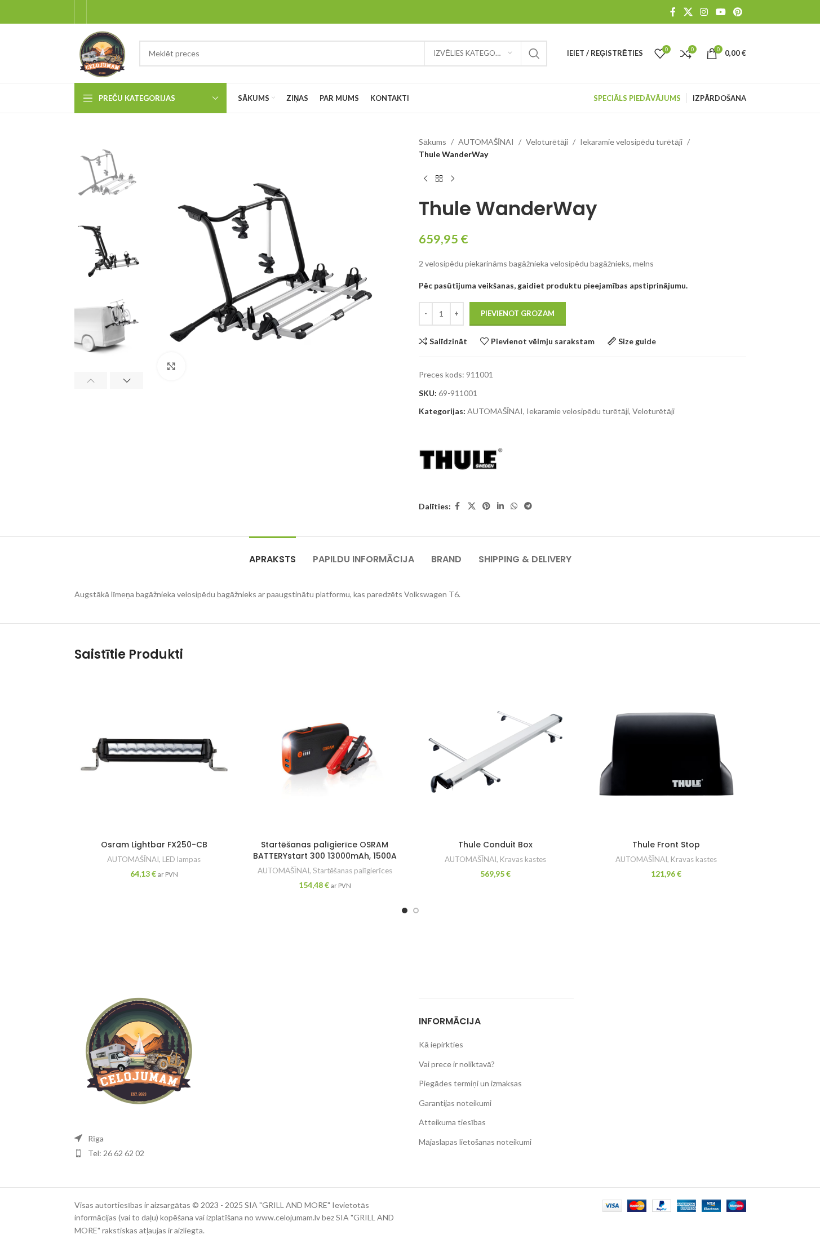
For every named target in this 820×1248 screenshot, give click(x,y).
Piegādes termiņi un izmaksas (470, 1083)
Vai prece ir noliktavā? (457, 1064)
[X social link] (688, 11)
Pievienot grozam (518, 313)
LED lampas (181, 859)
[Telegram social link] (528, 506)
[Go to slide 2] (416, 910)
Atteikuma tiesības (452, 1122)
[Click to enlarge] (171, 366)
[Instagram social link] (704, 11)
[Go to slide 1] (404, 910)
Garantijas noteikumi (455, 1103)
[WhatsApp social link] (514, 506)
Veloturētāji (547, 141)
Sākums (432, 141)
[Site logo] (101, 52)
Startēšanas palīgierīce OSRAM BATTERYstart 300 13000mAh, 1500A (325, 850)
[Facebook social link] (673, 11)
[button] (91, 380)
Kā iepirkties (441, 1044)
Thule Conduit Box (495, 844)
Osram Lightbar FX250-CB (154, 844)
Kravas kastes (523, 859)
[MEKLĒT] (534, 53)
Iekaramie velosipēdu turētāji (631, 141)
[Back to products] (439, 179)
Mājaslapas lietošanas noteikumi (475, 1142)
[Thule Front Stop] (666, 754)
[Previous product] (425, 179)
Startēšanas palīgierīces (352, 870)
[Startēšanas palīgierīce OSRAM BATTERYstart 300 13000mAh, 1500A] (325, 754)
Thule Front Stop (666, 844)
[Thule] (461, 459)
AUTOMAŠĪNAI (486, 141)
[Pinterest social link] (737, 11)
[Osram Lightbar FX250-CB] (154, 754)
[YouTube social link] (720, 11)
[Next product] (452, 179)
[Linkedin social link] (500, 506)
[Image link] (136, 1047)
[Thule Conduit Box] (495, 754)
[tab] (272, 553)
